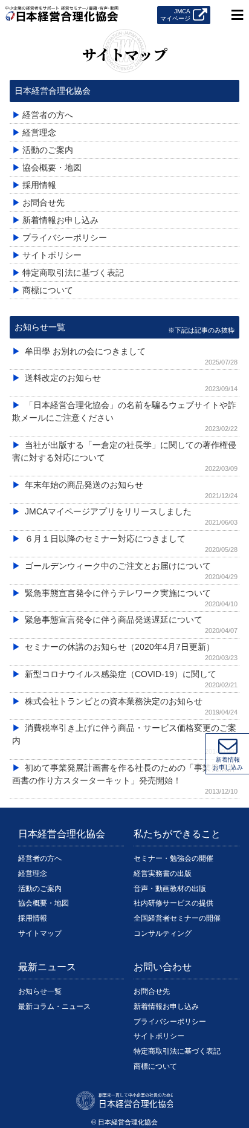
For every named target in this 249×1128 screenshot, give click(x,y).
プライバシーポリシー (170, 1021)
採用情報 (32, 918)
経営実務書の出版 (163, 873)
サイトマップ (40, 933)
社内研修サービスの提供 (173, 903)
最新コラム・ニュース (54, 1006)
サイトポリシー (159, 1036)
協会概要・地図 (43, 903)
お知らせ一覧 (40, 327)
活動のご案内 (40, 888)
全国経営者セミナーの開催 (177, 918)
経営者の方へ (40, 858)
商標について (155, 1066)
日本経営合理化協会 (53, 91)
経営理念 (32, 873)
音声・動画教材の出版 (170, 888)
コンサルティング (163, 933)
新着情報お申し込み (166, 1006)
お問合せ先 (152, 991)
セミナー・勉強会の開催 (173, 858)
